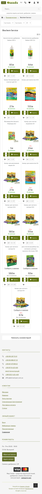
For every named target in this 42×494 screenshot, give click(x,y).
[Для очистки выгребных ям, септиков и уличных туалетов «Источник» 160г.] (30, 261)
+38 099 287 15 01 (11, 356)
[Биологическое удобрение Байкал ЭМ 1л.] (12, 52)
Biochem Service (25, 17)
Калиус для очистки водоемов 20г (30, 122)
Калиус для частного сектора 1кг (11, 248)
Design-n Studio (25, 486)
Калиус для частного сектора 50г (21, 289)
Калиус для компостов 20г (30, 163)
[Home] (2, 17)
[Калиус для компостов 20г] (30, 177)
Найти (38, 9)
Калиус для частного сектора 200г (11, 206)
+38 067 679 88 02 (11, 364)
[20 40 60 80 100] (28, 22)
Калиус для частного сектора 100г (30, 206)
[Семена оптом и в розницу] (12, 3)
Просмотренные (8, 429)
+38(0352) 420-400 (12, 374)
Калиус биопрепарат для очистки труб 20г (11, 81)
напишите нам (26, 478)
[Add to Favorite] (5, 76)
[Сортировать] (20, 22)
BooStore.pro (29, 488)
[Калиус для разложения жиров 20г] (12, 177)
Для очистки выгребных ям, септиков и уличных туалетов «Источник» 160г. (30, 249)
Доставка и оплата (9, 405)
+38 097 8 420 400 (11, 367)
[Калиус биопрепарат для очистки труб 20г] (12, 94)
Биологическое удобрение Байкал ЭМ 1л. (11, 39)
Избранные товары (9, 426)
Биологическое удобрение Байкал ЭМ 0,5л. (30, 39)
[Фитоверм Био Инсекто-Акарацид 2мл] (12, 135)
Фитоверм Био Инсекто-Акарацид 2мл (11, 122)
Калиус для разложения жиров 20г (11, 164)
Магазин (5, 392)
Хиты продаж (7, 398)
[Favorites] (29, 2)
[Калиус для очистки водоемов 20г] (30, 135)
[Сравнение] (6, 431)
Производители (11, 17)
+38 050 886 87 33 (11, 360)
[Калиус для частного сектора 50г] (21, 302)
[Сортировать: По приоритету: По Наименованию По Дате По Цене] (9, 22)
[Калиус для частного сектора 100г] (30, 219)
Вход (4, 422)
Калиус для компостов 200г (30, 79)
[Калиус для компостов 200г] (30, 94)
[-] (4, 71)
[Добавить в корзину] (14, 71)
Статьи (4, 408)
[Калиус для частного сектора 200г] (12, 219)
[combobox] (22, 9)
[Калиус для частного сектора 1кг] (12, 261)
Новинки (5, 395)
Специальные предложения (12, 402)
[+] (8, 71)
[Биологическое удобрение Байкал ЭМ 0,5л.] (30, 52)
